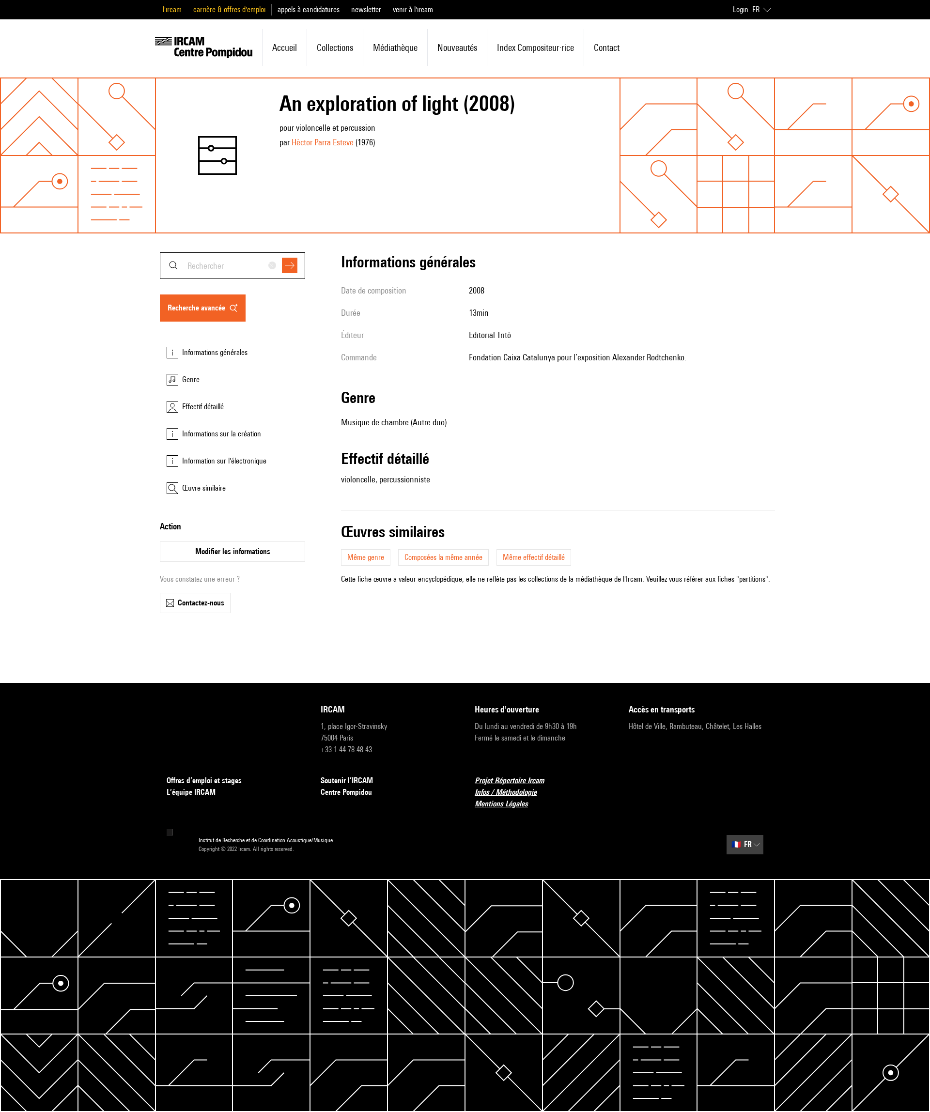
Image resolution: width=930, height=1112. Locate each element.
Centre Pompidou (346, 792)
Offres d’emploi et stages (204, 780)
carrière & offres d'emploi (229, 9)
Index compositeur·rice (535, 47)
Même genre (365, 557)
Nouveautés (457, 47)
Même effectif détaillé (534, 557)
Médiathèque (395, 47)
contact (607, 47)
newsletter (366, 9)
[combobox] (232, 265)
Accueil (284, 47)
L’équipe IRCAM (191, 792)
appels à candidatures (309, 9)
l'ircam (172, 9)
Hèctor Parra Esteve (323, 142)
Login (740, 9)
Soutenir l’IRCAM (347, 780)
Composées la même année (443, 557)
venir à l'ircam (413, 9)
